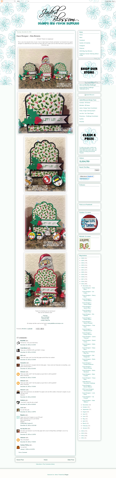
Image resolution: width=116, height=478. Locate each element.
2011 (82, 438)
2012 (82, 435)
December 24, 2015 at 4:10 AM (28, 344)
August (85, 411)
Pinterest (81, 48)
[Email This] (37, 329)
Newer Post (20, 460)
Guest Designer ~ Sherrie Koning (87, 367)
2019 (82, 274)
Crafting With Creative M (26, 423)
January (85, 428)
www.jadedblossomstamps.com (56, 323)
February (85, 425)
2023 (82, 265)
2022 (82, 267)
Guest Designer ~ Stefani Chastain (87, 322)
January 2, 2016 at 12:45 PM (27, 449)
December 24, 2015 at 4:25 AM (28, 352)
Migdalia (22, 415)
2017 (82, 279)
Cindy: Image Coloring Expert (87, 110)
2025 (82, 260)
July (84, 414)
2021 (82, 270)
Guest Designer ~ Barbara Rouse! (87, 329)
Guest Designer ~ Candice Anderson (87, 363)
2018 (82, 276)
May (84, 418)
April (84, 421)
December (86, 285)
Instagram (82, 45)
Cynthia (81, 119)
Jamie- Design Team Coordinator (88, 108)
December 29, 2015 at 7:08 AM (28, 442)
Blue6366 (22, 340)
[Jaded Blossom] (89, 94)
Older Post (71, 460)
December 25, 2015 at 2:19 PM (28, 434)
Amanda (81, 121)
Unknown (22, 371)
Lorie (21, 407)
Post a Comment (23, 452)
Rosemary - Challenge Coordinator (88, 116)
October (85, 407)
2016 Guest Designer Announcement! (88, 389)
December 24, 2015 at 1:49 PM (28, 411)
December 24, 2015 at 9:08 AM (28, 404)
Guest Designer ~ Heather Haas (87, 311)
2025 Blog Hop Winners (85, 51)
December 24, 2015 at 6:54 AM (28, 368)
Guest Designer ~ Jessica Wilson (87, 299)
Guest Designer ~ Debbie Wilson (87, 318)
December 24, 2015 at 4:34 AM (28, 359)
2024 (82, 263)
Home (45, 460)
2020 (82, 272)
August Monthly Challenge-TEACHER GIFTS (86, 88)
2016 (82, 281)
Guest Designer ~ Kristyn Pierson (87, 333)
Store (80, 37)
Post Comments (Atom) (49, 464)
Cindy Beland (23, 348)
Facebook (82, 40)
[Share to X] (40, 329)
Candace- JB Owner (84, 102)
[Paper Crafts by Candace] (89, 231)
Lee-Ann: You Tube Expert (86, 113)
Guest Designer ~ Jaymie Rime (87, 307)
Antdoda (22, 400)
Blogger (66, 474)
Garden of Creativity (84, 43)
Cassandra (23, 363)
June (84, 416)
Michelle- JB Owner (84, 105)
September (86, 409)
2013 (82, 433)
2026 (82, 258)
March (84, 423)
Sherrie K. (23, 389)
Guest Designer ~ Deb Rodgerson (88, 356)
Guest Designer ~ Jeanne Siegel (87, 303)
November (86, 404)
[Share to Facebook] (41, 329)
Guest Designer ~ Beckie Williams (87, 386)
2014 (82, 431)
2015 (82, 283)
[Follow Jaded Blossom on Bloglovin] (86, 177)
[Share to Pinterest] (43, 329)
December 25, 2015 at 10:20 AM (28, 425)
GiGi (21, 355)
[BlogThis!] (38, 329)
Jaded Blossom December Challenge (88, 382)
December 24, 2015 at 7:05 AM (28, 377)
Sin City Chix (23, 428)
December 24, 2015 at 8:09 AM (28, 397)
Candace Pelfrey (24, 445)
